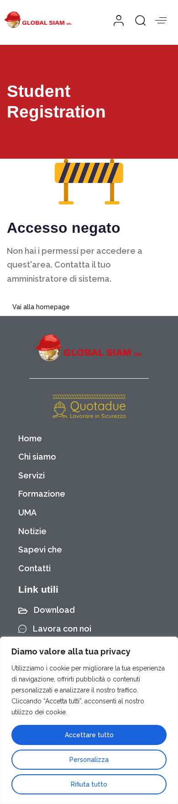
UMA (27, 512)
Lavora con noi (62, 628)
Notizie (32, 531)
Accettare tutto (89, 735)
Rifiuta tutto (89, 784)
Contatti (34, 568)
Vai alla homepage (41, 307)
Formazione (41, 493)
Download (54, 610)
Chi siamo (37, 456)
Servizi (31, 475)
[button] (137, 20)
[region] (89, 720)
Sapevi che (40, 549)
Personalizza (89, 759)
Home (30, 438)
